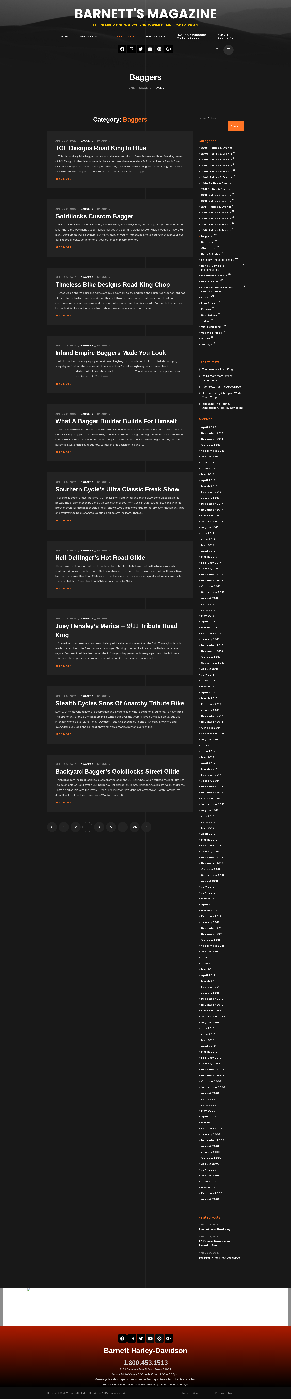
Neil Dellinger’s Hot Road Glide (100, 557)
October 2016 (211, 586)
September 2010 (213, 1016)
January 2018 (210, 497)
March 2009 (209, 1122)
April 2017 (208, 550)
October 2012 (211, 869)
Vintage (208, 344)
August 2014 (210, 739)
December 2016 (212, 574)
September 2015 (213, 662)
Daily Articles (212, 253)
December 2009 (212, 1069)
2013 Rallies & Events (217, 200)
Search (236, 126)
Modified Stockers (216, 275)
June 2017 (208, 539)
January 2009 (211, 1134)
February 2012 (211, 916)
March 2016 (209, 627)
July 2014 (208, 745)
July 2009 (208, 1098)
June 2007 (209, 1169)
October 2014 (211, 727)
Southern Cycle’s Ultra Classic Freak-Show (117, 489)
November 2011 (211, 933)
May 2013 (207, 827)
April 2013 (208, 833)
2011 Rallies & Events (217, 189)
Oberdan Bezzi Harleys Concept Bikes (222, 289)
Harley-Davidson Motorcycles (222, 267)
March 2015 (209, 698)
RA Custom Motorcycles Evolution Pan (217, 378)
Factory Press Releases (219, 259)
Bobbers (209, 242)
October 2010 (211, 1010)
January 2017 (210, 568)
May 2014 (207, 757)
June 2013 (208, 822)
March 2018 (209, 486)
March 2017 (209, 556)
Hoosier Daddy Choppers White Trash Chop (221, 395)
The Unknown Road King (217, 369)
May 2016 (207, 615)
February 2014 (211, 774)
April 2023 (208, 427)
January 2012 (210, 922)
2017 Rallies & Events (217, 224)
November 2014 (212, 721)
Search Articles (208, 118)
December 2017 (212, 503)
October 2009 (211, 1081)
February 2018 (211, 491)
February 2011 (211, 987)
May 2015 (207, 686)
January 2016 (210, 639)
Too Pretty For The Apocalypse (221, 386)
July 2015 (208, 674)
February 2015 (211, 704)
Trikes (207, 320)
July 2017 (208, 533)
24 (134, 827)
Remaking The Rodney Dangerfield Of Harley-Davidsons (222, 405)
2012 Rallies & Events (217, 194)
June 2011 (208, 963)
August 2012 (210, 880)
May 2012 (207, 898)
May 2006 (208, 1187)
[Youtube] (150, 49)
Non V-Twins (212, 281)
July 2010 (208, 1028)
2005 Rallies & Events (218, 153)
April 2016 (208, 621)
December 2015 (212, 645)
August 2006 (210, 1175)
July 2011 (207, 957)
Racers (207, 309)
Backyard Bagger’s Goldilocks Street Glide (117, 771)
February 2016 (211, 633)
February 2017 (211, 562)
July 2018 (208, 462)
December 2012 (212, 857)
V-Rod (207, 338)
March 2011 (209, 981)
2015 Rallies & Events (217, 212)
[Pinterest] (159, 49)
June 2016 (208, 609)
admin (105, 140)
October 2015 (211, 657)
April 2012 (208, 904)
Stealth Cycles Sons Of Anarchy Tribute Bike (119, 703)
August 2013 (210, 810)
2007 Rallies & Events (218, 165)
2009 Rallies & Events (218, 177)
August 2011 (209, 951)
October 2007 (211, 1157)
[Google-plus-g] (168, 49)
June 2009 (209, 1104)
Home (131, 87)
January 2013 (210, 851)
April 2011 (208, 975)
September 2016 (213, 592)
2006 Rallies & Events (217, 159)
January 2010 (210, 1063)
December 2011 (212, 928)
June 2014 (208, 751)
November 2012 (212, 863)
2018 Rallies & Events (217, 230)
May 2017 (207, 545)
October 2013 (211, 798)
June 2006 (209, 1181)
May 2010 (208, 1040)
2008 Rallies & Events (218, 171)
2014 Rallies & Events (217, 206)
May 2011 (207, 969)
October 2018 (211, 444)
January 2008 (211, 1152)
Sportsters (210, 314)
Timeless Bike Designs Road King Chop (112, 284)
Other (207, 297)
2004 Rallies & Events (218, 147)
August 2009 (210, 1093)
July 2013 (208, 816)
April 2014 (208, 763)
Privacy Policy (223, 1393)
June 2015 (208, 680)
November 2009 (212, 1075)
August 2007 (210, 1163)
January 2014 (210, 780)
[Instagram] (131, 49)
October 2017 (211, 515)
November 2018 (212, 438)
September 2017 (213, 521)
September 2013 (213, 804)
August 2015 (210, 668)
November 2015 (212, 651)
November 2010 (212, 1004)
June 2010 (208, 1034)
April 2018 (208, 480)
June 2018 (208, 468)
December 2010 (212, 998)
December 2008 (212, 1140)
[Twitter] (141, 49)
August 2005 (210, 1199)
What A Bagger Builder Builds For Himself (116, 421)
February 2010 (211, 1057)
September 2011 (212, 945)
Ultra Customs (213, 326)
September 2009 (213, 1087)
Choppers (210, 247)
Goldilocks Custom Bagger (94, 216)
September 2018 (213, 450)
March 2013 (209, 839)
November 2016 (212, 580)
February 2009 (211, 1128)
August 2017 (210, 527)
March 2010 (209, 1051)
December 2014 (212, 715)
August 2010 (210, 1022)
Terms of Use (190, 1393)
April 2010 (208, 1045)
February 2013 (211, 845)
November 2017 (212, 509)
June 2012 (208, 892)
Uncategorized (213, 332)
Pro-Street (210, 303)
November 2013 (212, 792)
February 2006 (211, 1193)
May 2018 (207, 474)
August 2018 (210, 456)
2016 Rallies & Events (217, 218)
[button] (217, 50)
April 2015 (208, 692)
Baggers (144, 87)
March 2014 (209, 768)
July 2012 (208, 886)
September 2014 (213, 733)
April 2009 (209, 1116)
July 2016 (208, 603)
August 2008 (210, 1146)
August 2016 (210, 598)
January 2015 (210, 710)
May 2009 (208, 1110)
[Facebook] (122, 49)
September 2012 (213, 875)
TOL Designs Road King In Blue (100, 148)
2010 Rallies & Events (218, 183)
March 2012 (209, 910)
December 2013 (212, 786)
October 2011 (210, 939)
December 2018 (212, 433)
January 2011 (210, 992)
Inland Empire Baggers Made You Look (110, 352)
